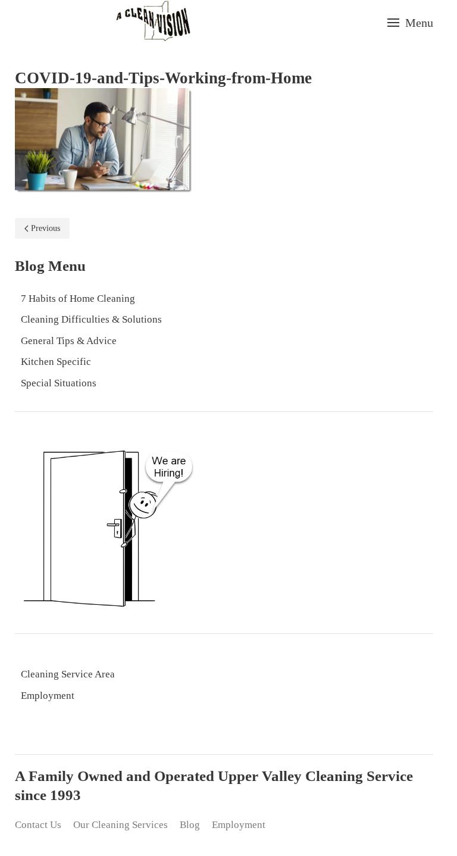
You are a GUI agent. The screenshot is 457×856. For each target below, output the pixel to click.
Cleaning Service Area (68, 674)
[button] (410, 23)
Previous (45, 228)
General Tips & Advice (69, 340)
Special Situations (58, 383)
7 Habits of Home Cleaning (78, 298)
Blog (190, 824)
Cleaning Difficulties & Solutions (91, 319)
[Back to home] (153, 22)
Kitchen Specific (56, 361)
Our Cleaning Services (120, 824)
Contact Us (38, 824)
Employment (47, 695)
